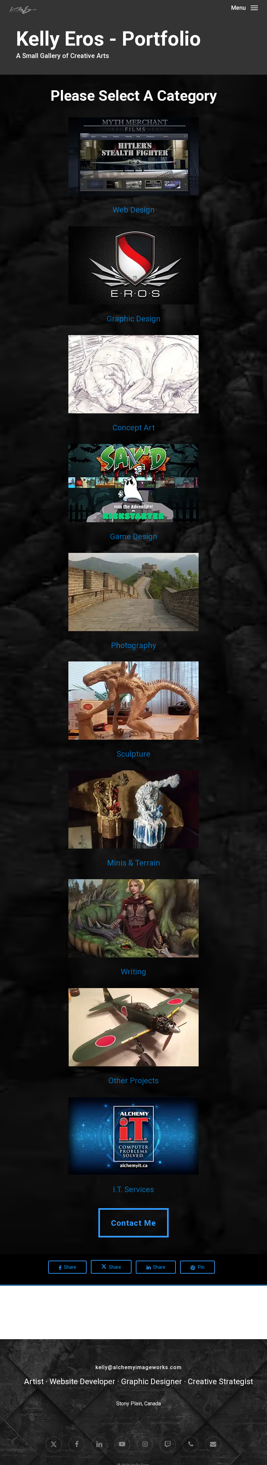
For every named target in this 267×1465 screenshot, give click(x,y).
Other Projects (133, 1080)
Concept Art (134, 427)
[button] (244, 7)
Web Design (134, 210)
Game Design (133, 536)
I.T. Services (133, 1189)
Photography (133, 645)
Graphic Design (134, 318)
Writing (133, 971)
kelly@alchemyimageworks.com (138, 1367)
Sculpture (133, 754)
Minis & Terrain (133, 862)
